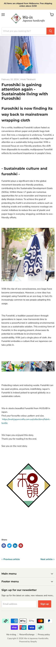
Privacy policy (44, 634)
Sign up (44, 604)
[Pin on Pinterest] (21, 545)
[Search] (50, 31)
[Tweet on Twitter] (9, 545)
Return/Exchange (26, 634)
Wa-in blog (11, 634)
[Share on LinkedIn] (15, 545)
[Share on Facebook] (3, 545)
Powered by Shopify (28, 641)
